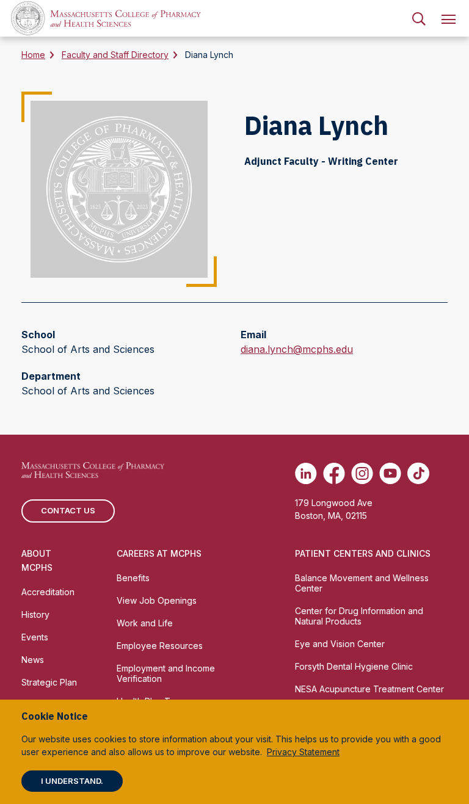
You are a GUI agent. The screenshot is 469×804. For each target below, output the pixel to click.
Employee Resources (160, 645)
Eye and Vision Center (340, 644)
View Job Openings (157, 600)
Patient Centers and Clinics (363, 553)
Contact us (68, 510)
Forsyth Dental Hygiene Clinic (354, 666)
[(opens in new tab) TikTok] (418, 473)
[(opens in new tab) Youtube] (390, 473)
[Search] (419, 18)
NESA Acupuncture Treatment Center (369, 689)
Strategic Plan (49, 682)
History (35, 614)
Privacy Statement (303, 752)
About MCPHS (37, 560)
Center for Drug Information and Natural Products (359, 616)
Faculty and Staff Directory (115, 54)
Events (34, 637)
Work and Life (145, 623)
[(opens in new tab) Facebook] (334, 473)
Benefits (133, 578)
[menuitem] (419, 18)
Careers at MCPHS (159, 553)
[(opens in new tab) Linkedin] (306, 473)
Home (33, 54)
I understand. (72, 781)
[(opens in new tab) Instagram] (362, 473)
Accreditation (48, 592)
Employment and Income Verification (166, 673)
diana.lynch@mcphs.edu (297, 350)
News (32, 659)
